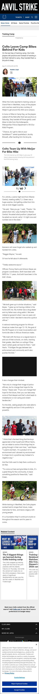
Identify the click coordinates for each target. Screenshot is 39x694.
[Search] (32, 17)
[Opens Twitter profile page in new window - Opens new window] (11, 72)
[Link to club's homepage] (4, 16)
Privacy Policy (9, 673)
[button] (19, 366)
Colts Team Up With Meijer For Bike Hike (18, 150)
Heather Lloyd (14, 69)
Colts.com (16, 609)
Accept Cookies (19, 690)
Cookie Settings (19, 677)
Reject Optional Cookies (19, 684)
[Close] (36, 644)
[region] (19, 667)
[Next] (25, 188)
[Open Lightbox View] (19, 179)
